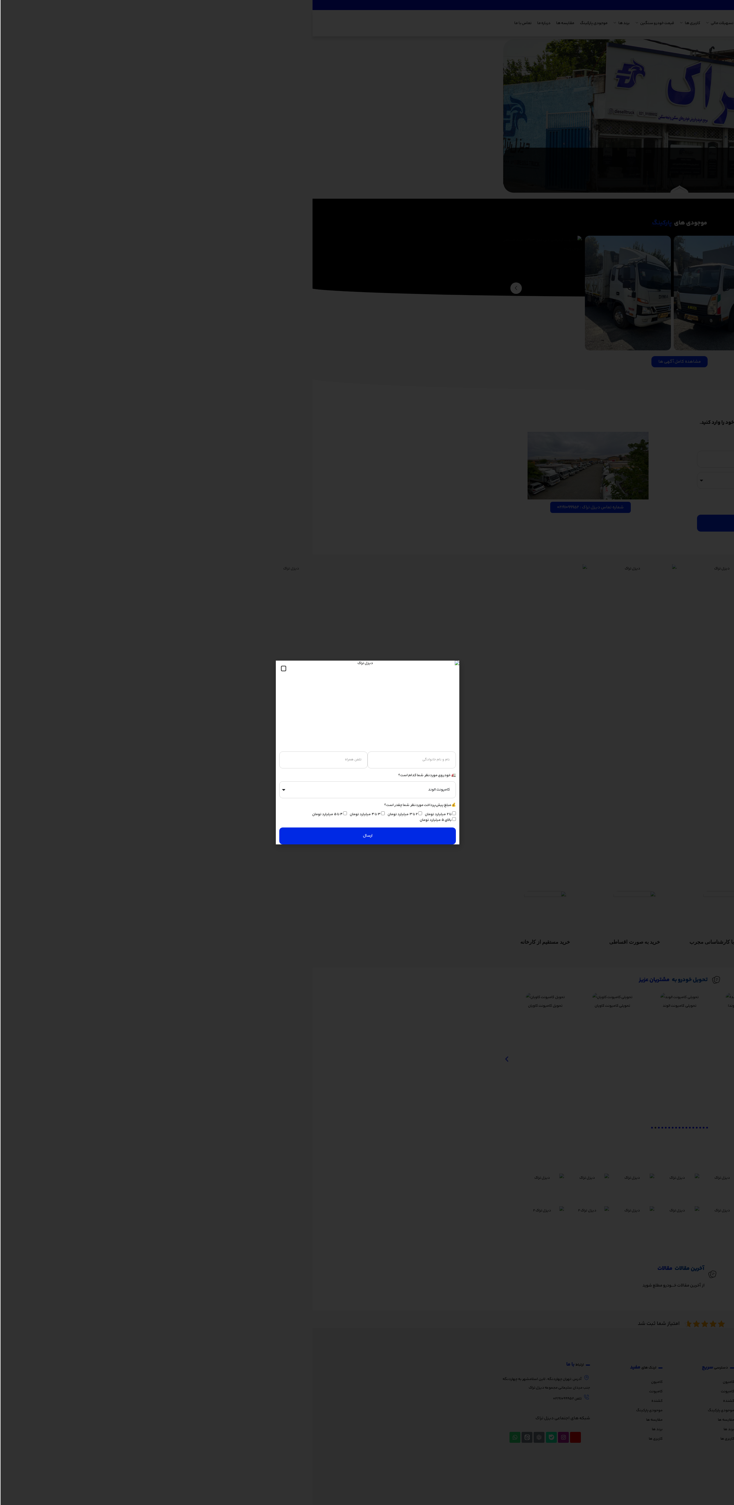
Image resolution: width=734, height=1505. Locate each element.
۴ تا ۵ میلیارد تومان (327, 814)
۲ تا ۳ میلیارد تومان (402, 814)
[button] (283, 668)
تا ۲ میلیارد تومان (437, 814)
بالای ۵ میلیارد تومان (435, 820)
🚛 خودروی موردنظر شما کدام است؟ (426, 775)
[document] (367, 752)
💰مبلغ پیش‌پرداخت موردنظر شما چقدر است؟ (419, 805)
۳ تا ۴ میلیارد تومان (364, 814)
